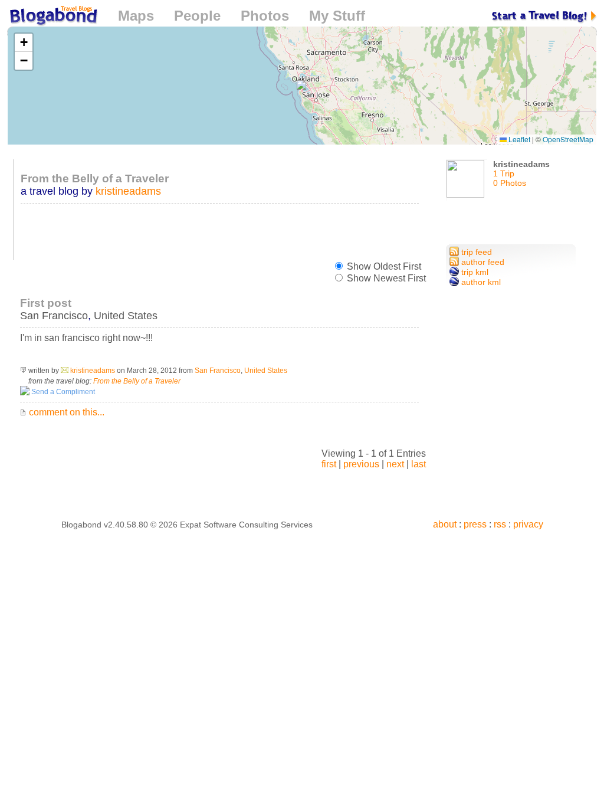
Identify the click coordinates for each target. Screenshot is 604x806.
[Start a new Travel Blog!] (544, 16)
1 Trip (503, 173)
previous (361, 464)
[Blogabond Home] (52, 17)
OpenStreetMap (568, 139)
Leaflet (518, 139)
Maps (136, 16)
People (197, 16)
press (475, 524)
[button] (302, 85)
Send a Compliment (62, 392)
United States (125, 316)
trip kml (473, 272)
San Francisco (54, 316)
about (445, 524)
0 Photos (509, 183)
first (328, 464)
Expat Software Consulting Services (246, 524)
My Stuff (337, 16)
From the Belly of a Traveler (136, 381)
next (395, 464)
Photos (265, 16)
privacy (528, 524)
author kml (480, 282)
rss (500, 524)
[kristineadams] (466, 183)
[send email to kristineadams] (64, 370)
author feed (481, 262)
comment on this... (65, 412)
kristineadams (128, 191)
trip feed (475, 252)
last (418, 464)
